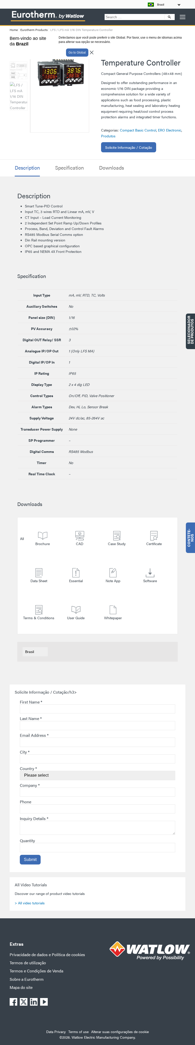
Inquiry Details (34, 818)
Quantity (27, 840)
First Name (31, 702)
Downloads (111, 167)
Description (27, 167)
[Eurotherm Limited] (48, 21)
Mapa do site (21, 987)
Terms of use (78, 1031)
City (24, 752)
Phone (25, 802)
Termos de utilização (28, 963)
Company (30, 785)
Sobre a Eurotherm (27, 979)
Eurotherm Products (34, 29)
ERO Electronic (169, 130)
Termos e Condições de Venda (36, 971)
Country (28, 768)
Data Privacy (56, 1031)
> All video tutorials (30, 902)
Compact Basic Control (138, 130)
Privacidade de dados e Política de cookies (47, 954)
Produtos (108, 135)
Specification (69, 167)
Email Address (34, 735)
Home (14, 29)
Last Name (31, 718)
